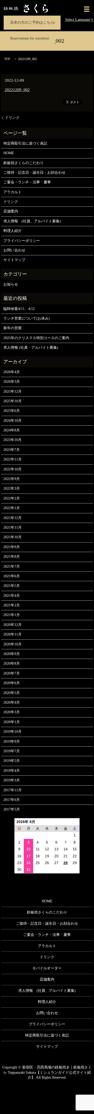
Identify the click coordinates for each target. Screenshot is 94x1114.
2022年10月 (12, 469)
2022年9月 (11, 479)
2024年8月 (11, 430)
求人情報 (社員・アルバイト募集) (30, 347)
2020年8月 (11, 663)
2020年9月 (11, 654)
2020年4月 (11, 702)
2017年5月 (11, 809)
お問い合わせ (14, 250)
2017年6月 (11, 800)
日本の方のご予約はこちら (32, 22)
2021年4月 (11, 596)
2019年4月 (11, 771)
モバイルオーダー (47, 968)
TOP (7, 59)
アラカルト (12, 192)
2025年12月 (12, 391)
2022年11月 (12, 459)
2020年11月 (12, 634)
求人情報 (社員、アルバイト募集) (32, 221)
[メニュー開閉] (86, 9)
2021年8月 (11, 557)
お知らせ (10, 284)
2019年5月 (11, 761)
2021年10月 (12, 537)
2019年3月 (11, 780)
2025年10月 (12, 401)
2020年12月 (12, 625)
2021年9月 (11, 547)
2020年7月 (11, 673)
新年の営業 (12, 328)
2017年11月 (12, 790)
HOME (8, 153)
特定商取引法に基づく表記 (25, 143)
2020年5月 (11, 693)
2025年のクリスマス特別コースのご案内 (36, 338)
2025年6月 (11, 411)
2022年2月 (11, 498)
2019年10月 (12, 732)
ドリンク (12, 118)
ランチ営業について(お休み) (26, 318)
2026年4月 (11, 372)
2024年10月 (12, 421)
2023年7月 (11, 450)
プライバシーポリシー (21, 241)
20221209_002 (17, 90)
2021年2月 (11, 605)
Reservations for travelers (29, 38)
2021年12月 (12, 518)
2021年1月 (11, 615)
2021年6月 (11, 576)
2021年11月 (12, 527)
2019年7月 (11, 751)
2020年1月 (11, 722)
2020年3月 (11, 712)
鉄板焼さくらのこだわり (23, 163)
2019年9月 (11, 741)
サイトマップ (14, 260)
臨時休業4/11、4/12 (19, 309)
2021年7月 (11, 566)
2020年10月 (12, 644)
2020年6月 (11, 683)
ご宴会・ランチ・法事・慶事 (27, 182)
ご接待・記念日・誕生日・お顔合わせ (34, 172)
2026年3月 (11, 382)
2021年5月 (11, 586)
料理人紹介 (12, 231)
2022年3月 (11, 488)
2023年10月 (12, 440)
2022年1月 (11, 508)
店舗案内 (10, 211)
